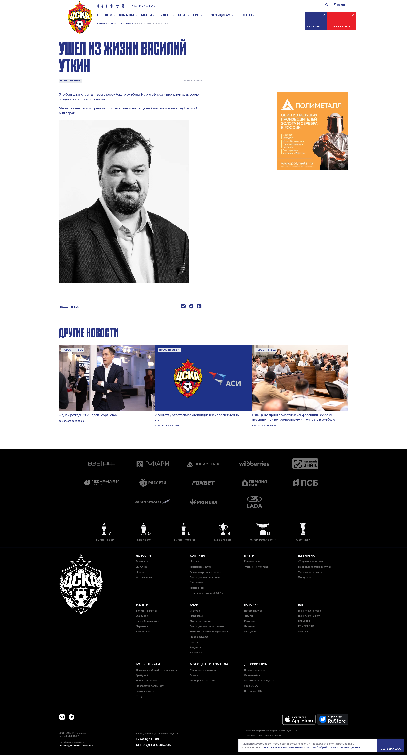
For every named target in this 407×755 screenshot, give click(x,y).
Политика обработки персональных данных (270, 730)
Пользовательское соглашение (263, 735)
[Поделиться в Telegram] (191, 307)
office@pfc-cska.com (154, 745)
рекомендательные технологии (76, 745)
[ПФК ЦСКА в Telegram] (71, 717)
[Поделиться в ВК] (183, 307)
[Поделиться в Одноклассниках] (199, 307)
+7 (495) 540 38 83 (149, 739)
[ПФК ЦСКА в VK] (62, 717)
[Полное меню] (59, 6)
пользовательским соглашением (283, 747)
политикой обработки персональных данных (333, 747)
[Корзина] (350, 5)
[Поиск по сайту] (327, 5)
